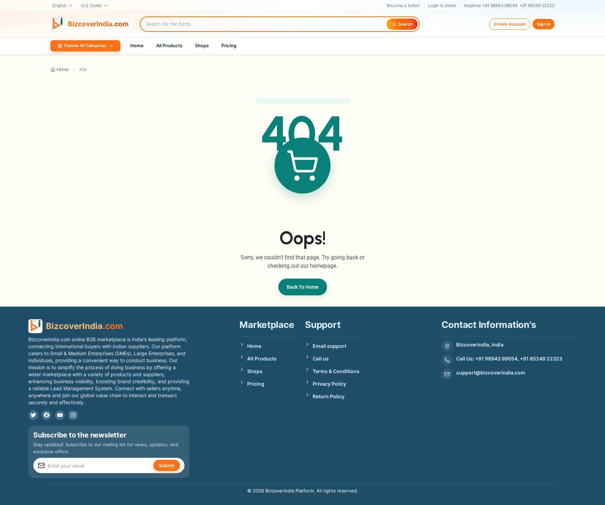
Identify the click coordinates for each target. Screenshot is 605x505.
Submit (166, 465)
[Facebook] (46, 415)
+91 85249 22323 (537, 5)
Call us (321, 359)
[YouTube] (60, 415)
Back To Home (303, 287)
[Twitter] (33, 415)
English (60, 5)
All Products (169, 45)
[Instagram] (73, 415)
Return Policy (329, 396)
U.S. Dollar (91, 5)
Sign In (543, 24)
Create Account (510, 24)
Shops (202, 45)
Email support (329, 346)
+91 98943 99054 (499, 5)
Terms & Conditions (336, 371)
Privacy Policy (329, 384)
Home (137, 45)
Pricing (228, 45)
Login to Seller (442, 5)
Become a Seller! (403, 5)
